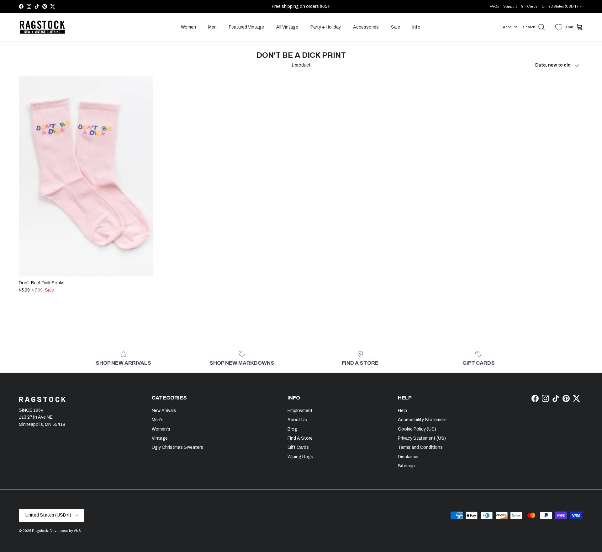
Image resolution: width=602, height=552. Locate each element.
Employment (300, 410)
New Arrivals (164, 410)
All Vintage (287, 27)
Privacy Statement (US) (422, 438)
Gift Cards (529, 6)
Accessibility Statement (422, 419)
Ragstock (40, 531)
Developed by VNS (65, 531)
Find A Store (300, 438)
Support (510, 6)
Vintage (160, 438)
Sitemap (406, 466)
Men (212, 27)
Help (402, 410)
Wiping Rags (300, 456)
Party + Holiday (325, 27)
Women (188, 27)
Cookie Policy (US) (417, 429)
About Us (297, 419)
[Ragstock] (42, 27)
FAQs (494, 6)
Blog (292, 429)
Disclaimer (408, 456)
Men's (158, 419)
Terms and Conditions (420, 447)
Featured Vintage (246, 27)
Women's (161, 429)
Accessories (366, 27)
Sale (395, 27)
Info (416, 27)
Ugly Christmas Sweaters (177, 447)
